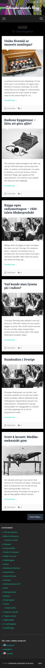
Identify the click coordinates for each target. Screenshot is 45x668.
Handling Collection (12, 568)
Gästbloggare (9, 560)
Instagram (8, 649)
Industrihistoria (10, 576)
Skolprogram (9, 600)
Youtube (9, 653)
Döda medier (10, 608)
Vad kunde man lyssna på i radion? (20, 286)
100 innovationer (10, 532)
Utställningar (9, 628)
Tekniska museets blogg (22, 7)
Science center (11, 540)
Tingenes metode (11, 612)
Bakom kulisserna (11, 536)
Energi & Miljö (9, 548)
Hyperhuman (9, 572)
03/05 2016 (11, 507)
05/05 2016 (11, 273)
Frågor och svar (10, 556)
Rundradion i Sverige (19, 359)
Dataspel (7, 544)
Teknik (6, 604)
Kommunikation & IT (12, 584)
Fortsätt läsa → (10, 100)
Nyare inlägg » (35, 517)
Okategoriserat (10, 592)
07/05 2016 (11, 108)
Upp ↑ (40, 663)
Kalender (7, 580)
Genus (6, 564)
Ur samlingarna (10, 624)
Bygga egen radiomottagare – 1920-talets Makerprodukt (21, 208)
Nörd (6, 588)
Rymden (7, 596)
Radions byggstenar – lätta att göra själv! (20, 122)
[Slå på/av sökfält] (41, 18)
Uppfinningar (9, 620)
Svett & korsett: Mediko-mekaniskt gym (21, 438)
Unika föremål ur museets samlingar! (18, 43)
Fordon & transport (11, 552)
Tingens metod (10, 616)
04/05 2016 (11, 348)
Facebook (10, 645)
